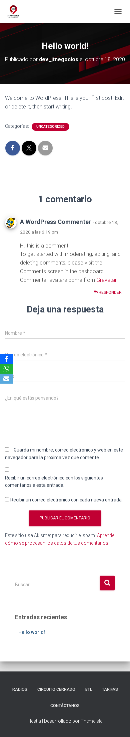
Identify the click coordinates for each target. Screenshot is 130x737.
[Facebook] (6, 359)
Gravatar (106, 280)
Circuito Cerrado (56, 689)
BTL (88, 689)
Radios (19, 689)
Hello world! (31, 632)
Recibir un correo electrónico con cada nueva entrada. (66, 499)
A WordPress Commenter (55, 221)
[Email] (6, 379)
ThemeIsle (91, 721)
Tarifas (110, 689)
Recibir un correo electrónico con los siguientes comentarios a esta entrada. (54, 481)
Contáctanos (65, 705)
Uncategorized (50, 126)
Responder (110, 292)
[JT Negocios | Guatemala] (16, 11)
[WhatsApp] (6, 369)
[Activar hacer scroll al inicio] (116, 723)
